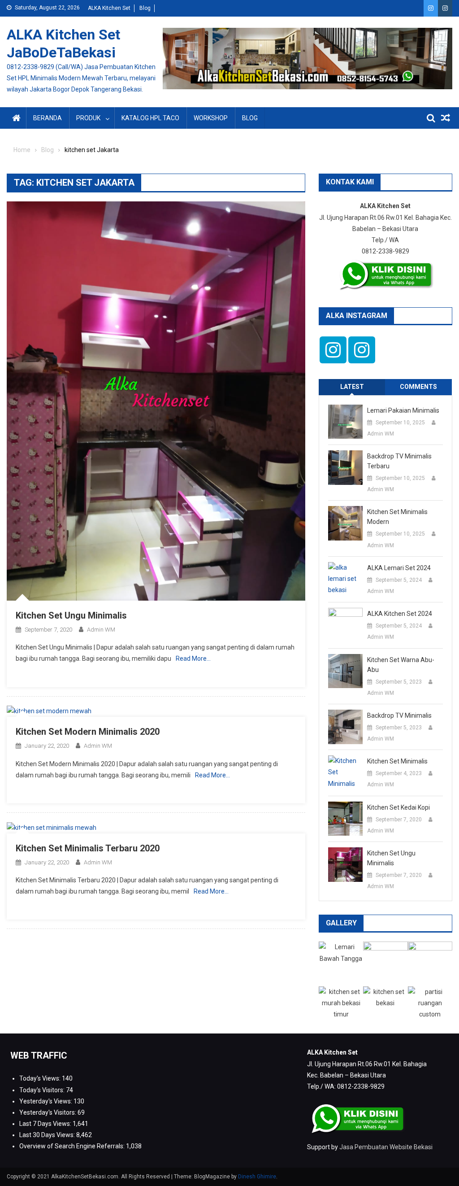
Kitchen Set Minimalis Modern (397, 516)
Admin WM (101, 629)
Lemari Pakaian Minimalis (403, 410)
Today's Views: (40, 1078)
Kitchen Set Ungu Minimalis (71, 615)
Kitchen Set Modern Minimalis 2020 (88, 731)
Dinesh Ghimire (257, 1176)
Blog (145, 8)
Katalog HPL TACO (150, 118)
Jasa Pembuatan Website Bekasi (386, 1147)
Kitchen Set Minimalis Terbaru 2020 (88, 848)
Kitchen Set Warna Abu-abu (400, 664)
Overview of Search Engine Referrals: (72, 1146)
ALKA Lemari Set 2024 (399, 567)
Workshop (211, 118)
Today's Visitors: (42, 1090)
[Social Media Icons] (333, 349)
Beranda (47, 118)
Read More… (193, 658)
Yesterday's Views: (46, 1101)
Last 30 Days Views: (47, 1134)
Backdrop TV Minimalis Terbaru (399, 461)
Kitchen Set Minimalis (397, 761)
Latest (352, 386)
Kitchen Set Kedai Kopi (398, 807)
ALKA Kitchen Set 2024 (399, 613)
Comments (418, 386)
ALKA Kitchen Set (109, 8)
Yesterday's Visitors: (48, 1112)
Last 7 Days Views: (46, 1123)
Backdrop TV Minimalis (399, 715)
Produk (88, 118)
